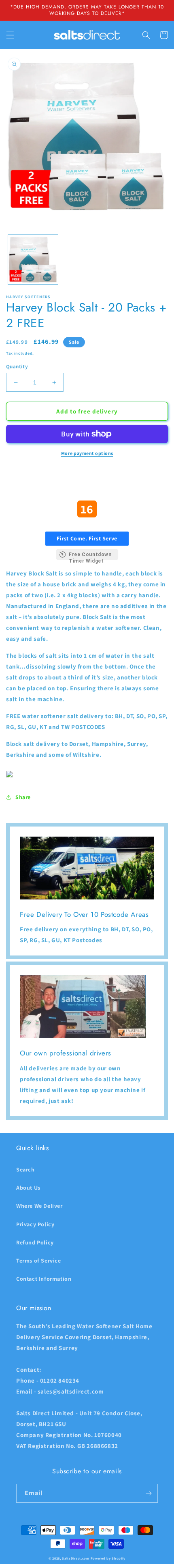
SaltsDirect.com (75, 1558)
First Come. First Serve (87, 538)
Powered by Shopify (108, 1558)
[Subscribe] (148, 1493)
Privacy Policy (35, 1224)
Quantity (17, 366)
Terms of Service (38, 1260)
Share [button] (23, 797)
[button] (10, 35)
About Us (28, 1187)
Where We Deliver (39, 1205)
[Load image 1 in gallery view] (33, 260)
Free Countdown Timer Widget (90, 556)
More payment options (87, 453)
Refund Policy (35, 1242)
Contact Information (43, 1278)
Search (25, 1169)
